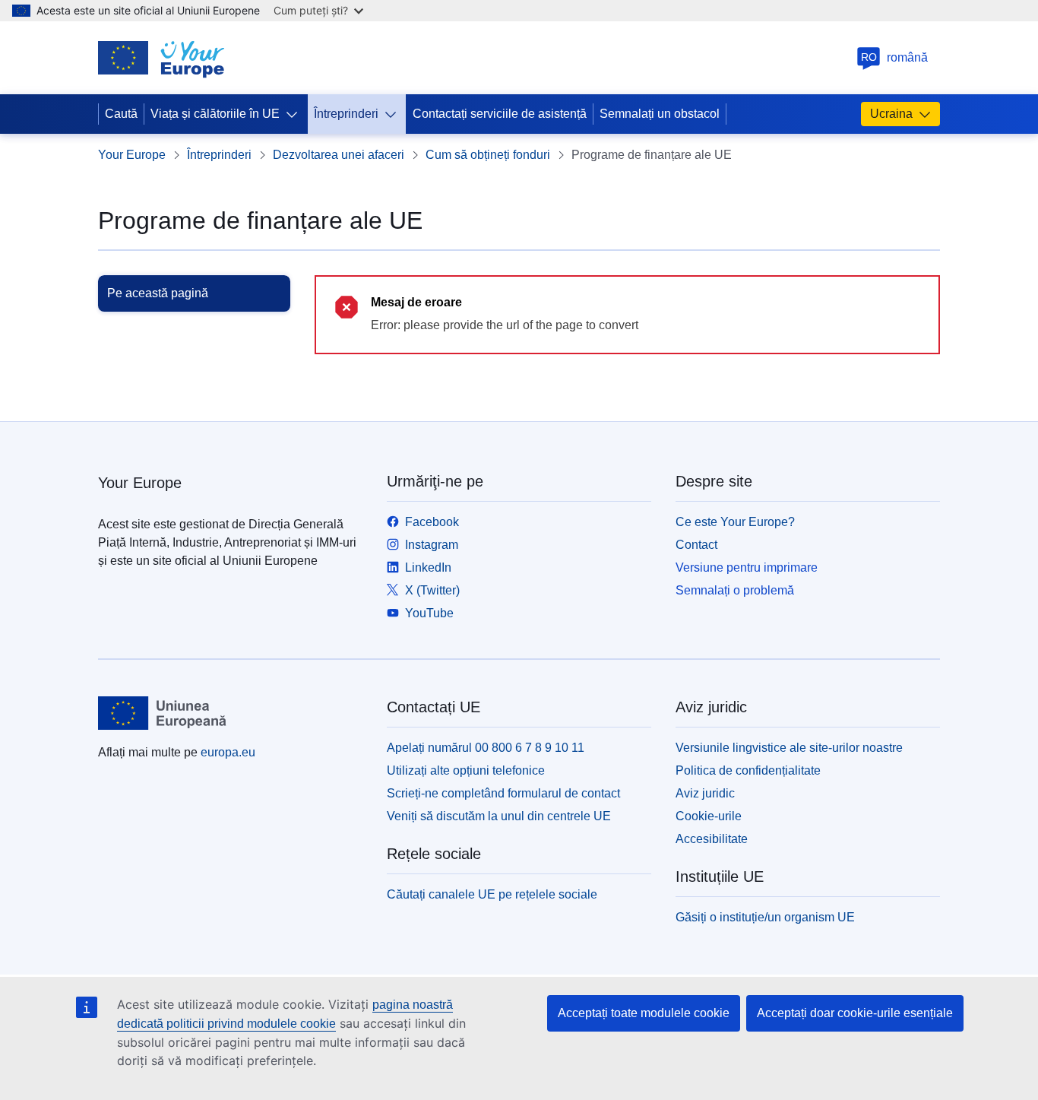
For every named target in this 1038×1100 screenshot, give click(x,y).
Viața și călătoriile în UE (215, 113)
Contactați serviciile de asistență (500, 113)
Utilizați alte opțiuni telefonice (466, 770)
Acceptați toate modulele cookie (643, 1012)
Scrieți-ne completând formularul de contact (503, 793)
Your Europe (132, 154)
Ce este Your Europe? (735, 521)
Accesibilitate (712, 838)
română (895, 57)
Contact (696, 544)
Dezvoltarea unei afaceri (338, 154)
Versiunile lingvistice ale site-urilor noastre (789, 747)
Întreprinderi (346, 113)
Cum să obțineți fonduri (488, 154)
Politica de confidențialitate (748, 770)
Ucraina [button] (891, 113)
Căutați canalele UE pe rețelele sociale (492, 894)
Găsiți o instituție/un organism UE (765, 917)
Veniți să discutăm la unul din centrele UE (499, 816)
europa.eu (228, 752)
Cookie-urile (709, 816)
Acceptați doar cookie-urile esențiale (855, 1012)
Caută (121, 113)
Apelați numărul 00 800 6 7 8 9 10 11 (485, 747)
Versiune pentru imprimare (747, 567)
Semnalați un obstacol (660, 113)
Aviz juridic (705, 793)
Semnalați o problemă (735, 590)
